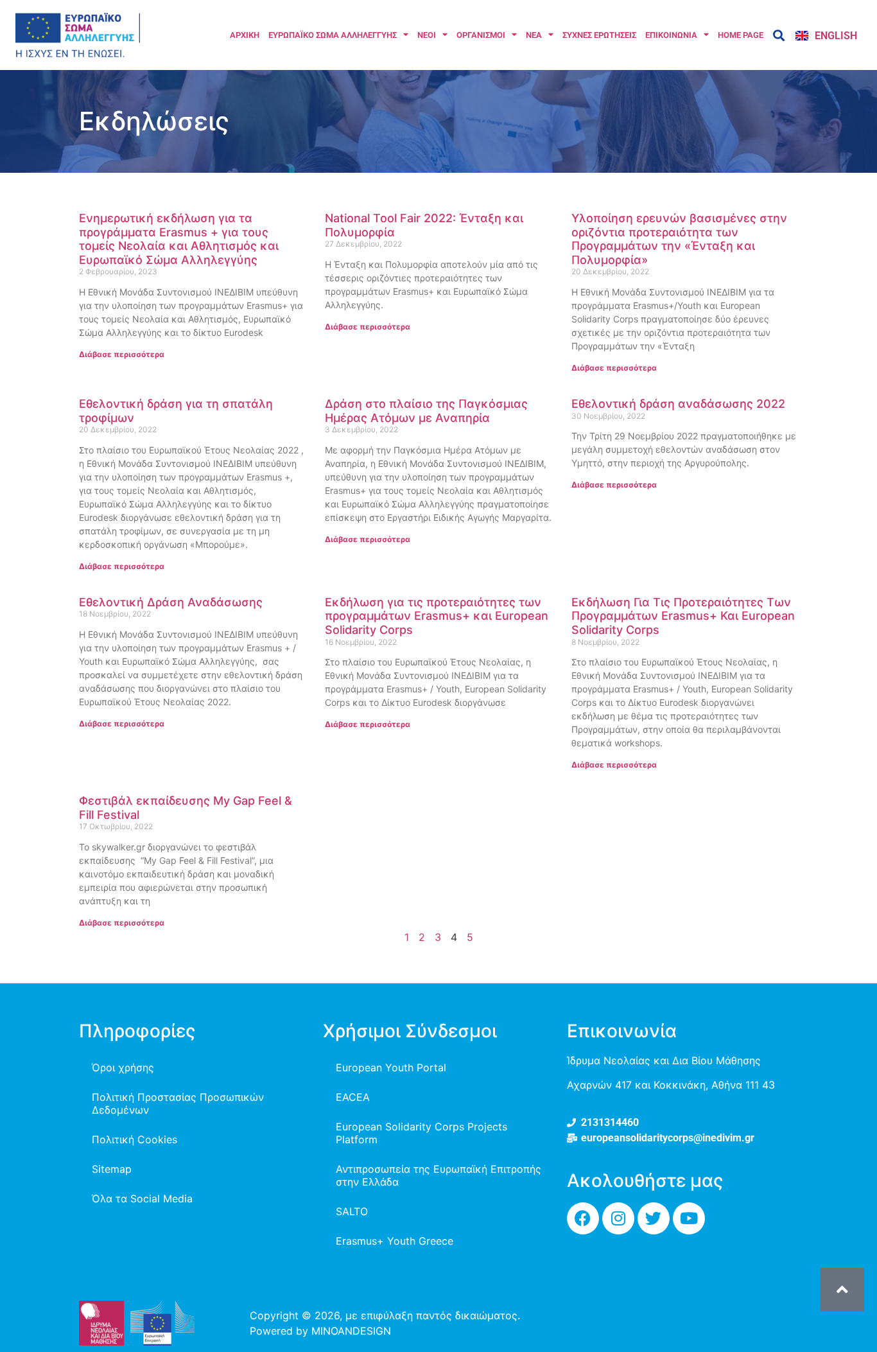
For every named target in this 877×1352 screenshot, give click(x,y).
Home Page (740, 35)
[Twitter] (654, 1218)
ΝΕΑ (534, 35)
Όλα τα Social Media (142, 1198)
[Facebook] (583, 1218)
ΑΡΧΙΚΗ (244, 35)
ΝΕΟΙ (426, 35)
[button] (778, 35)
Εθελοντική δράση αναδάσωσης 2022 (678, 403)
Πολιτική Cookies (134, 1139)
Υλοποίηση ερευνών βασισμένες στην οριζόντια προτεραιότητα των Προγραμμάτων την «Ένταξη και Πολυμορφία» (679, 239)
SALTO (352, 1211)
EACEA (353, 1097)
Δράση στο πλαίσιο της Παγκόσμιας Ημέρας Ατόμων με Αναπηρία (426, 411)
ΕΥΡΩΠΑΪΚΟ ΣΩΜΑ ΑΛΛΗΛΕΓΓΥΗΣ (332, 35)
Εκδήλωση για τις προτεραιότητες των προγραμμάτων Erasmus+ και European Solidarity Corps (436, 615)
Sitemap (112, 1169)
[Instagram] (618, 1218)
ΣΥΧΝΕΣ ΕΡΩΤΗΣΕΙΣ (599, 35)
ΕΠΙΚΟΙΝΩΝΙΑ (671, 35)
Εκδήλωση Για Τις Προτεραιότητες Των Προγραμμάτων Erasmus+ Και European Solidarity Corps (683, 615)
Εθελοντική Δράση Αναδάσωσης (171, 602)
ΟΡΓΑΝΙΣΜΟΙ (480, 35)
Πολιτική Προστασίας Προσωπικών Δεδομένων (178, 1103)
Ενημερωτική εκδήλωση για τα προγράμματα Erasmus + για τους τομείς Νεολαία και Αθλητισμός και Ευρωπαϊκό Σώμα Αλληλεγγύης (179, 239)
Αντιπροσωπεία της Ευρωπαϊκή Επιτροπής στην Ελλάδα (438, 1175)
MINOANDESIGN (351, 1330)
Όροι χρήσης (123, 1067)
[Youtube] (689, 1218)
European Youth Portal (391, 1067)
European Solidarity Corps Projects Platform (421, 1133)
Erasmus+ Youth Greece (394, 1240)
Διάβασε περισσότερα (121, 354)
